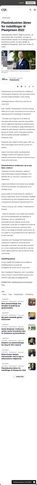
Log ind (21, 2)
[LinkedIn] (21, 86)
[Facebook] (18, 86)
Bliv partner (30, 2)
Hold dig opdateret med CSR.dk (22, 482)
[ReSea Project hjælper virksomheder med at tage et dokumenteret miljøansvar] (18, 354)
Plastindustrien (14, 80)
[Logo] (4, 9)
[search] (30, 9)
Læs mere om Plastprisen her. (18, 277)
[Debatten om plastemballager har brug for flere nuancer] (18, 342)
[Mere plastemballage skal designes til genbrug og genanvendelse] (18, 303)
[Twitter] (25, 86)
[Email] (29, 86)
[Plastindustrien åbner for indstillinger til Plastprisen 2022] (18, 367)
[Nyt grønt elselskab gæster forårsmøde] (18, 316)
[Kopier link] (33, 86)
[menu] (35, 9)
